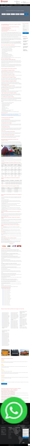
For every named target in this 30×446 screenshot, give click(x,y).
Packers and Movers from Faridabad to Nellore (6, 289)
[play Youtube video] (11, 150)
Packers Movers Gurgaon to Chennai (23, 311)
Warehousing (9, 434)
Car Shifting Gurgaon (8, 114)
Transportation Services (10, 432)
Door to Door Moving (10, 431)
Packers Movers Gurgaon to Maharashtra (4, 331)
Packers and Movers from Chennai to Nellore (6, 296)
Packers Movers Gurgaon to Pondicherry (22, 325)
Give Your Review (4, 383)
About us (16, 430)
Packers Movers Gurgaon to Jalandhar (5, 344)
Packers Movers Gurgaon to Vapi (5, 343)
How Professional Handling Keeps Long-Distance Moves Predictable (25, 41)
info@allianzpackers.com (26, 2)
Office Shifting (9, 430)
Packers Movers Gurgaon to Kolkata (14, 320)
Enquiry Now (3, 6)
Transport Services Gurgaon (14, 114)
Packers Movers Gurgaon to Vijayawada (22, 312)
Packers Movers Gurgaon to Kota (5, 342)
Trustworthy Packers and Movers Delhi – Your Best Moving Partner (25, 38)
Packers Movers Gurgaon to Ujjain (5, 345)
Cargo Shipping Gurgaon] (10, 115)
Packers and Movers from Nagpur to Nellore (6, 301)
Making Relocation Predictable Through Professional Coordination (25, 50)
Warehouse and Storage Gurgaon (17, 115)
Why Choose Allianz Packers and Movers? (6, 27)
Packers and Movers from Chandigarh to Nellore (7, 295)
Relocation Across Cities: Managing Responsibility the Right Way (25, 44)
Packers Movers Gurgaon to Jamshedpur (4, 327)
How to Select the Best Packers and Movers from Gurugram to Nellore (9, 30)
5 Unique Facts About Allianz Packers (5, 29)
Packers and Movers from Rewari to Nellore (6, 291)
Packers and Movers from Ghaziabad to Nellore (6, 290)
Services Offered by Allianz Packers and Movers (6, 28)
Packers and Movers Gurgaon (15, 241)
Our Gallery (16, 432)
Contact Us (9, 6)
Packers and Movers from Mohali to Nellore (6, 297)
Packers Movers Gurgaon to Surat (14, 321)
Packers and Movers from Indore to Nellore (6, 302)
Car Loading (9, 433)
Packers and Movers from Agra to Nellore (6, 303)
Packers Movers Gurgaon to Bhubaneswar (22, 317)
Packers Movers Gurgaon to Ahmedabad (13, 319)
